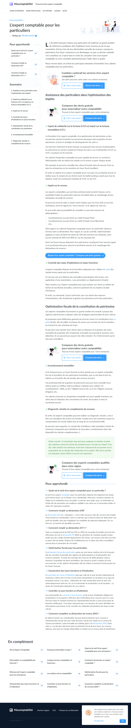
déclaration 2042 (100, 623)
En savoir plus (99, 720)
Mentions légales (43, 710)
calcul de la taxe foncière (72, 595)
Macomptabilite (16, 20)
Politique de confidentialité (68, 710)
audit (108, 269)
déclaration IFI (68, 535)
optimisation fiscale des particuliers (61, 552)
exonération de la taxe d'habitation (61, 575)
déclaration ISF (54, 515)
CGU (54, 710)
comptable (65, 495)
